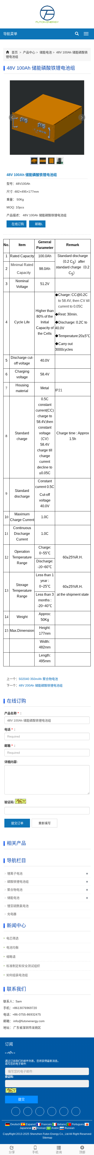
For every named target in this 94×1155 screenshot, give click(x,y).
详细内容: (11, 762)
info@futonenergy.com (28, 1021)
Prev (12, 117)
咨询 (59, 1152)
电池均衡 (12, 947)
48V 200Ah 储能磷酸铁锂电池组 (41, 685)
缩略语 (11, 956)
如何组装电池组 (17, 975)
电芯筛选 (12, 938)
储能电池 (46, 52)
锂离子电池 (15, 873)
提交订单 (17, 823)
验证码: (9, 802)
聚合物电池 (15, 889)
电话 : (9, 729)
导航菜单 (10, 34)
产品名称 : (12, 713)
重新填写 (44, 823)
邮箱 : (9, 745)
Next (81, 117)
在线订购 (18, 224)
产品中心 (29, 52)
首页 (15, 52)
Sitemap (47, 1137)
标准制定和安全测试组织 (23, 966)
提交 (21, 1099)
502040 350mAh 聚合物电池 (38, 679)
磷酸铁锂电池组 (18, 881)
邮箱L (38, 224)
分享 (12, 1152)
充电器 (11, 914)
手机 (35, 1152)
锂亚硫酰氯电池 (18, 906)
